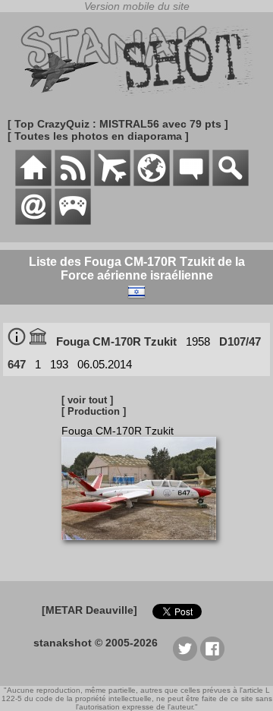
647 (17, 364)
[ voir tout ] (87, 400)
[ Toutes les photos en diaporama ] (98, 136)
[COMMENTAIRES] (191, 182)
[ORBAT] (112, 182)
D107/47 (240, 341)
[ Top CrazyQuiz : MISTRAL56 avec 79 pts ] (118, 124)
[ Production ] (93, 411)
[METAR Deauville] (89, 610)
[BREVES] (73, 182)
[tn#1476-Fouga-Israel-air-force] (144, 548)
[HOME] (33, 182)
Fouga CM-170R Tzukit (116, 341)
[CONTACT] (33, 221)
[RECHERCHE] (230, 182)
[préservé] (38, 341)
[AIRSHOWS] (151, 182)
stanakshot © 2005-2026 (95, 643)
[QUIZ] (73, 221)
